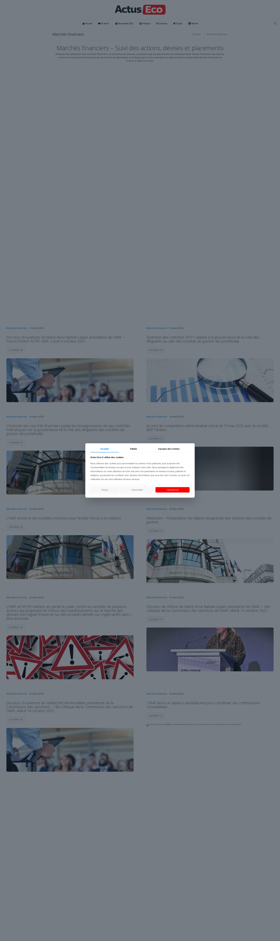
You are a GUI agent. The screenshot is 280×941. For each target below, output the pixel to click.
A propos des (169, 449)
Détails (133, 449)
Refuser (105, 490)
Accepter (104, 449)
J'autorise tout (172, 490)
